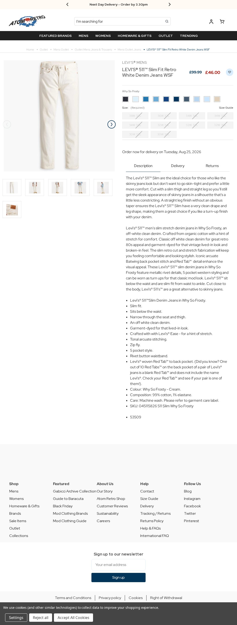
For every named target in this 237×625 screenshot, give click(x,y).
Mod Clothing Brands (70, 513)
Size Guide (149, 498)
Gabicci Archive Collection (74, 491)
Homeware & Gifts (24, 506)
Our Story (104, 491)
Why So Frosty (130, 91)
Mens (13, 491)
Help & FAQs (150, 528)
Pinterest (191, 520)
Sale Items (17, 520)
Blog (188, 491)
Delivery (177, 165)
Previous (7, 124)
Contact (147, 491)
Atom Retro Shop (111, 498)
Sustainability (107, 513)
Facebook (192, 506)
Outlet (14, 528)
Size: (177, 108)
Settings (16, 617)
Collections (18, 535)
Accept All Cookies (73, 617)
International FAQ (154, 535)
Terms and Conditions (73, 597)
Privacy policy (110, 597)
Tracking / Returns (155, 513)
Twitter (190, 513)
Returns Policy (151, 520)
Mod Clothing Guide (70, 520)
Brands (15, 513)
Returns (212, 165)
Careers (103, 520)
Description (143, 165)
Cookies (136, 597)
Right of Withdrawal (166, 597)
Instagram (192, 498)
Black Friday (62, 506)
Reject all (40, 617)
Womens (16, 498)
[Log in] (211, 22)
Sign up (118, 577)
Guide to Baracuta (68, 498)
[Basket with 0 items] (222, 22)
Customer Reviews (112, 506)
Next (111, 124)
